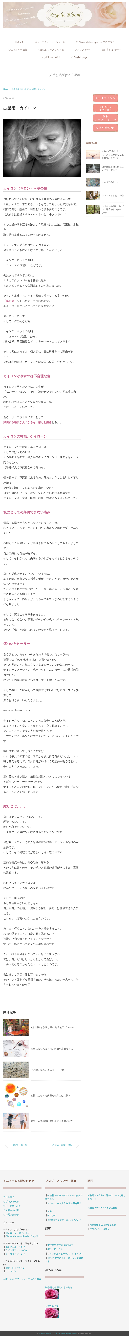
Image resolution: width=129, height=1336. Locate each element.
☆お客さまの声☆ (111, 49)
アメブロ (52, 1215)
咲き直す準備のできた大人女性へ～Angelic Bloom (58, 1333)
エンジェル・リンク (15, 1247)
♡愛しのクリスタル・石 (51, 49)
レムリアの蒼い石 (110, 182)
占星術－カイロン (37, 89)
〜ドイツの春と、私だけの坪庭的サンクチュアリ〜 (113, 209)
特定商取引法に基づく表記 (103, 1225)
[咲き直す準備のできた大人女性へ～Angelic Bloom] (64, 4)
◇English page (79, 57)
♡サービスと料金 (12, 1206)
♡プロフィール (11, 1201)
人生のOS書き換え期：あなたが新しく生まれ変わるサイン (113, 154)
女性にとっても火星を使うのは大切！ (51, 1095)
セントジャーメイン (15, 1268)
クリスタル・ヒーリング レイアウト (65, 1253)
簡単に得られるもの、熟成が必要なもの (52, 1048)
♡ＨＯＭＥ (8, 1197)
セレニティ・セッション (18, 1233)
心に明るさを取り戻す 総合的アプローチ (52, 1027)
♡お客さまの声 (11, 1210)
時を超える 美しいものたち (59, 1287)
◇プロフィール (83, 49)
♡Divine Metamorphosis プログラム (95, 42)
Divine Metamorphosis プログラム (23, 1236)
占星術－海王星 (19, 1145)
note (50, 1211)
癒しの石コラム (55, 1249)
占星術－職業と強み (62, 1145)
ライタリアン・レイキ (16, 1250)
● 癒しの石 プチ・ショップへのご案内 (22, 1279)
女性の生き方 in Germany (60, 1245)
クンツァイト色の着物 (113, 195)
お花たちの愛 (51, 1306)
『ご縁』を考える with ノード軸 (47, 1070)
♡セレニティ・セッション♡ (50, 42)
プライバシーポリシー (101, 1229)
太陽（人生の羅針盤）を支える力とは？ (52, 1121)
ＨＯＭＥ (19, 42)
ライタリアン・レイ (15, 1254)
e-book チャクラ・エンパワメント (64, 1219)
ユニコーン (11, 1271)
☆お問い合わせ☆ (51, 57)
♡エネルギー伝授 (17, 49)
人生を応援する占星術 (64, 75)
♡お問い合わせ (11, 1214)
